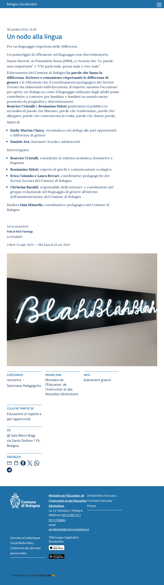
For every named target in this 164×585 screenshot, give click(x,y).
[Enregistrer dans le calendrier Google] (16, 463)
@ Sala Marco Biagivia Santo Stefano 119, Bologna (23, 440)
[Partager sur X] (29, 463)
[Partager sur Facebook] (23, 463)
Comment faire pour (99, 501)
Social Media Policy (22, 543)
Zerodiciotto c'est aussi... (102, 495)
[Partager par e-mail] (9, 463)
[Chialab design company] (34, 572)
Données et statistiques (25, 538)
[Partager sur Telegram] (9, 469)
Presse (91, 506)
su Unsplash (20, 231)
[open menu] (159, 5)
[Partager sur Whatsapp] (36, 463)
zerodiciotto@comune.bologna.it (69, 529)
